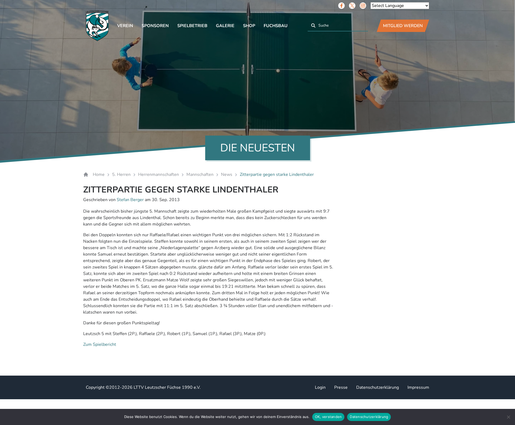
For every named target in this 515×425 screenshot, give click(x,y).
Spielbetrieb (192, 26)
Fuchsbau (276, 26)
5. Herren (121, 174)
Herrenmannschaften (158, 174)
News (226, 174)
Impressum (418, 387)
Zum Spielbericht (99, 344)
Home (99, 174)
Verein (125, 26)
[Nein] (508, 417)
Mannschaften (200, 174)
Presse (341, 387)
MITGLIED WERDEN (403, 26)
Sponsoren (155, 26)
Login (320, 387)
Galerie (225, 26)
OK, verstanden (328, 417)
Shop (249, 26)
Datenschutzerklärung (377, 387)
